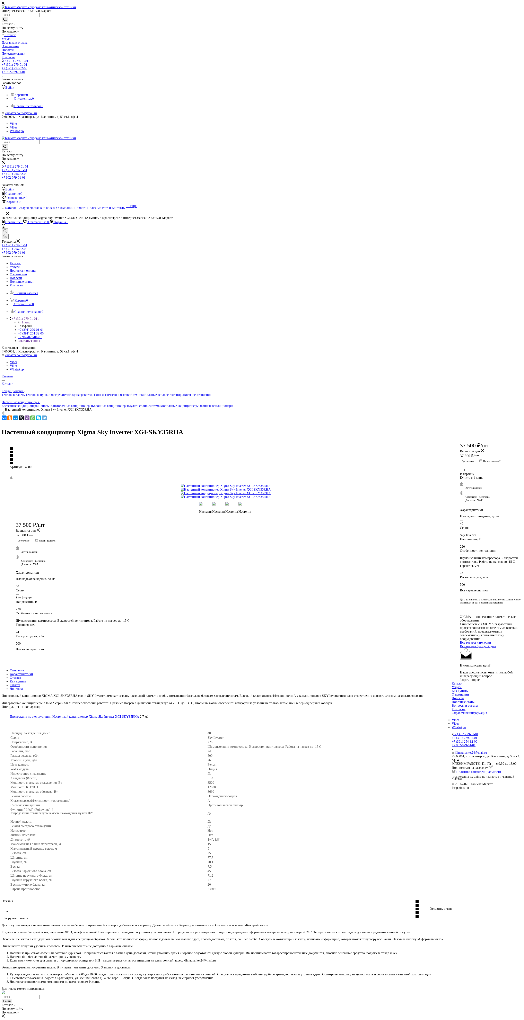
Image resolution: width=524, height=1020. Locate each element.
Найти (7, 1001)
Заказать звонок (29, 340)
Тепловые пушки (38, 394)
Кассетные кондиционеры (20, 406)
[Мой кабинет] (3, 226)
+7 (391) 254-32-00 (14, 68)
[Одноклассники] (9, 417)
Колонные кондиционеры (110, 406)
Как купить (18, 681)
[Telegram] (44, 417)
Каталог (457, 683)
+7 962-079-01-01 (13, 72)
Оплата (15, 685)
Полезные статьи (463, 702)
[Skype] (38, 417)
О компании (460, 694)
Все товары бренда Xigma (478, 646)
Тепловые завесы (14, 394)
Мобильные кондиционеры (179, 406)
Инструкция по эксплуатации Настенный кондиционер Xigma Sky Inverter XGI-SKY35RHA (74, 716)
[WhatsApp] (32, 417)
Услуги (457, 687)
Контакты (458, 709)
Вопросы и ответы (465, 705)
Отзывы (15, 677)
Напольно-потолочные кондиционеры (65, 406)
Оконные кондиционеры (216, 406)
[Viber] (27, 417)
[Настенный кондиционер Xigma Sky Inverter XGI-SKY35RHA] (227, 486)
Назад (26, 322)
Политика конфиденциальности (478, 771)
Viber (13, 123)
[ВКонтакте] (4, 417)
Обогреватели (59, 394)
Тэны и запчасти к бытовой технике (119, 394)
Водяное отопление (197, 394)
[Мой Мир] (15, 417)
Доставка (16, 688)
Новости (458, 698)
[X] (21, 417)
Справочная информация (469, 713)
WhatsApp (17, 131)
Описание (17, 670)
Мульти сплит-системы (144, 406)
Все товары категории (475, 642)
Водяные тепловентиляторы (164, 394)
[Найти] (5, 19)
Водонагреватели (81, 394)
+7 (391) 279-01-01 (15, 61)
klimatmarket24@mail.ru (21, 113)
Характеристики (21, 674)
